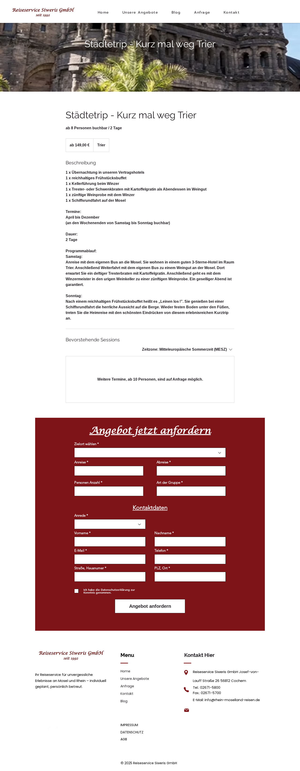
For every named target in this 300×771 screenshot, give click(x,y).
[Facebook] (50, 728)
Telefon (160, 550)
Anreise (80, 462)
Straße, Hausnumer (89, 568)
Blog (124, 701)
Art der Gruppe (168, 482)
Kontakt (126, 693)
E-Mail (79, 550)
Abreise (162, 462)
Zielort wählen (85, 444)
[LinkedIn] (57, 728)
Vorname (81, 533)
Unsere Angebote (134, 678)
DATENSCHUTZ (131, 732)
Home (125, 671)
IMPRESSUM (129, 725)
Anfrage (127, 686)
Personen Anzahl (87, 482)
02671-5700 (211, 692)
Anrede (80, 515)
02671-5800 (210, 687)
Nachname (162, 533)
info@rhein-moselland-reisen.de (232, 699)
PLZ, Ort (161, 568)
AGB (123, 739)
